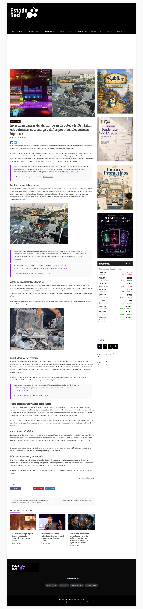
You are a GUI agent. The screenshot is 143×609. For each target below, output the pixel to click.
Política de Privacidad (105, 355)
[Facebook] (11, 142)
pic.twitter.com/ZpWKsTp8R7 (57, 268)
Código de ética (63, 585)
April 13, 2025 (45, 273)
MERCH (119, 31)
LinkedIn (50, 488)
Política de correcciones (76, 585)
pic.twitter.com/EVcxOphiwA (24, 390)
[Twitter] (15, 142)
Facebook (16, 488)
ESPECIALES (50, 31)
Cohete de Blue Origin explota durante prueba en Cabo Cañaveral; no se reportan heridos (22, 537)
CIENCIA (109, 31)
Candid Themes (92, 602)
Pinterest (39, 488)
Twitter (27, 488)
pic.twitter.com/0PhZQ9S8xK (68, 172)
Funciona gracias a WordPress (55, 602)
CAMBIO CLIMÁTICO (66, 31)
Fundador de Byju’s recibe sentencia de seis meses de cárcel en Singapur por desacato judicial (52, 537)
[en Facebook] (105, 346)
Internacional (15, 121)
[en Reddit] (115, 346)
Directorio (102, 363)
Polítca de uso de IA (51, 585)
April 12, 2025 (48, 177)
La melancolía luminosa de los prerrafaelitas (76, 500)
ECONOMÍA (82, 31)
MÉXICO (21, 31)
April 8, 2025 (47, 395)
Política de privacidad (91, 585)
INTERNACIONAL (34, 31)
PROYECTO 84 (96, 31)
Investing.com (110, 322)
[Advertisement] (71, 49)
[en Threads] (110, 346)
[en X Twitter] (99, 346)
